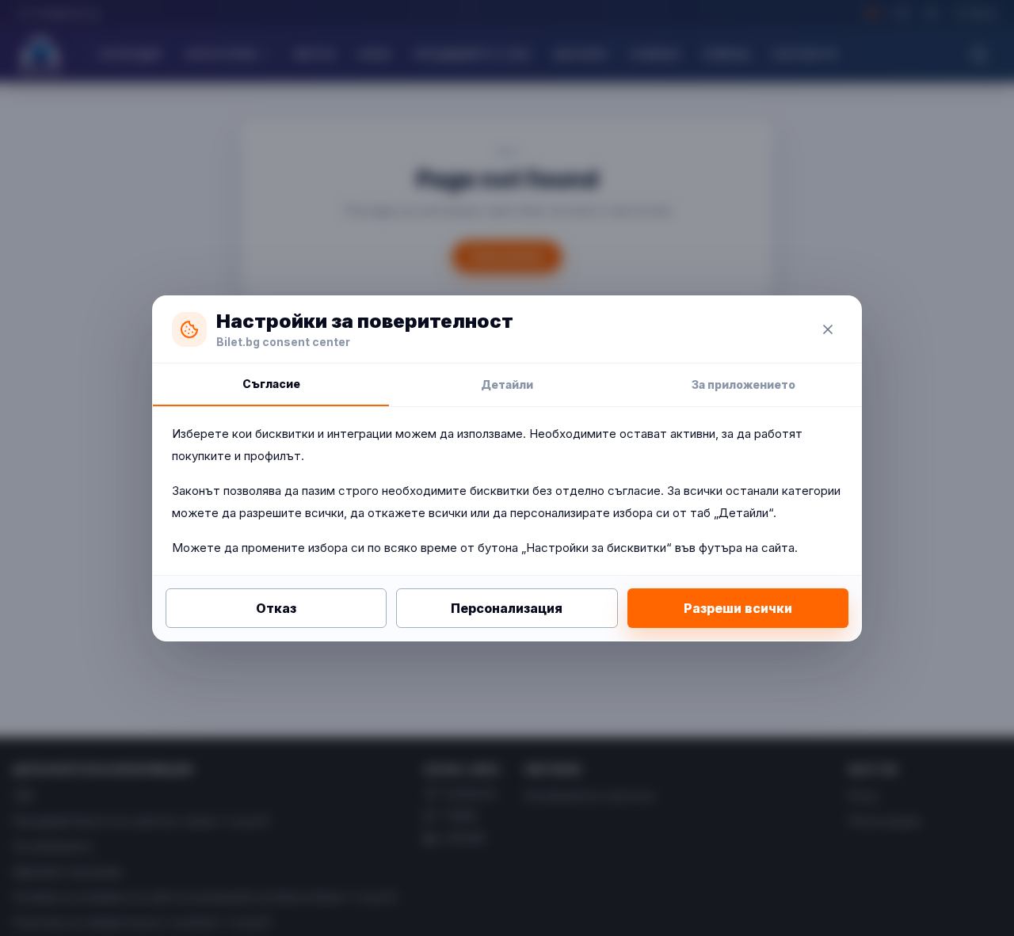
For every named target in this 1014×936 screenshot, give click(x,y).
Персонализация (506, 608)
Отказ (276, 608)
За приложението (743, 384)
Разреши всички (738, 608)
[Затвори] (828, 329)
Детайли (507, 384)
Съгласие (271, 383)
